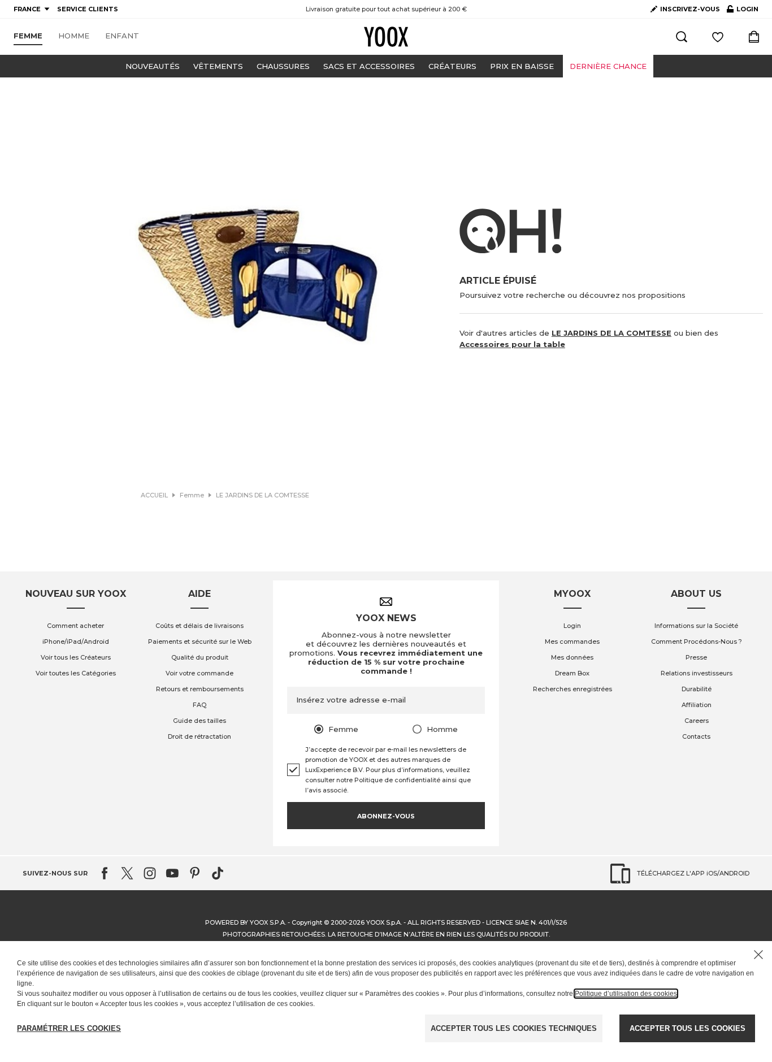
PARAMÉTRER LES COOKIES (69, 1028)
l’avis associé (326, 790)
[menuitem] (28, 36)
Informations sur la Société (696, 626)
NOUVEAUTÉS (152, 66)
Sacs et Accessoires (369, 66)
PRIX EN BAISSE (522, 66)
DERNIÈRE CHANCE (608, 66)
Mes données (572, 657)
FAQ (199, 705)
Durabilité (697, 689)
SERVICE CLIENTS (87, 9)
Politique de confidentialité (397, 780)
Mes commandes (572, 641)
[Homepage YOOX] (386, 37)
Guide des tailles (199, 721)
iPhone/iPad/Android (75, 641)
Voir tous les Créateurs (76, 657)
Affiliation (697, 705)
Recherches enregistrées (572, 689)
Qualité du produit (199, 657)
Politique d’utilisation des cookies (626, 994)
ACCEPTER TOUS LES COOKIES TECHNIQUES (514, 1028)
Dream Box (572, 673)
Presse (696, 657)
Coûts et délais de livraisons (199, 626)
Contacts (696, 736)
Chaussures (283, 66)
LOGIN (742, 11)
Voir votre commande (199, 673)
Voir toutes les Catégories (76, 673)
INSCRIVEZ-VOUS (690, 9)
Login (572, 626)
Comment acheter (75, 626)
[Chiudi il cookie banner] (758, 954)
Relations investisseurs (696, 673)
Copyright (307, 922)
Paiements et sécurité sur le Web (199, 641)
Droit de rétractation (199, 736)
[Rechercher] (681, 36)
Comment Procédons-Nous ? (696, 641)
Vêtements (218, 66)
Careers (696, 721)
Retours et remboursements (200, 689)
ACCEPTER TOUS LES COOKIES (687, 1028)
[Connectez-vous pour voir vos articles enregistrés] (717, 36)
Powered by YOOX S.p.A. (245, 922)
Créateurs (452, 66)
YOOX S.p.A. (384, 922)
